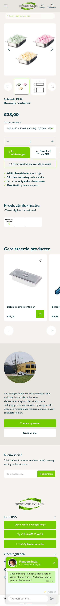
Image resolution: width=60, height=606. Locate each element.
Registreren (46, 473)
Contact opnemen (30, 423)
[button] (9, 49)
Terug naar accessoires (19, 15)
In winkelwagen (18, 153)
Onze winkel (30, 432)
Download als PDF (45, 153)
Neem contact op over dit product (31, 163)
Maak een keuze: (12, 122)
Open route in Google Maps (30, 524)
